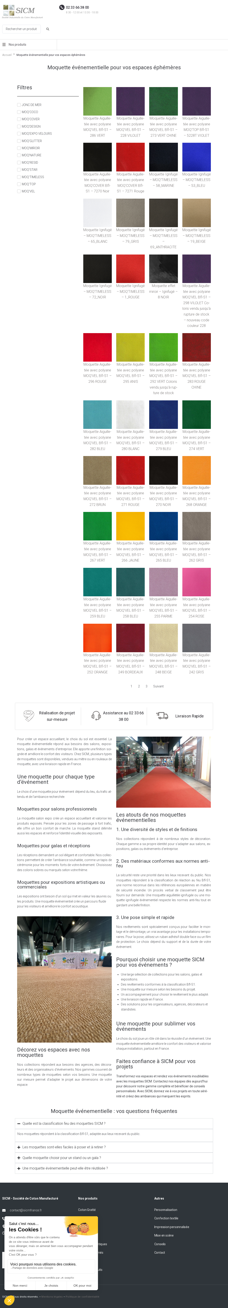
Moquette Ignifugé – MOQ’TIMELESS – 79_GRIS (130, 235)
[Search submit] (48, 29)
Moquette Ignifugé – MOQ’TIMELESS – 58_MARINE (163, 180)
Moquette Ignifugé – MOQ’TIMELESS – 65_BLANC (97, 235)
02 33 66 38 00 (77, 7)
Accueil (7, 55)
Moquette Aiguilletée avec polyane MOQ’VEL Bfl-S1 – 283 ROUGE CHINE (197, 375)
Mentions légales (52, 1296)
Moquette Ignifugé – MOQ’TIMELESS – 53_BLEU (196, 180)
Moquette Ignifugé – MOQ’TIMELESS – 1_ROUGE (130, 291)
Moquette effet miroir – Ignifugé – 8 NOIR (163, 291)
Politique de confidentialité (82, 1296)
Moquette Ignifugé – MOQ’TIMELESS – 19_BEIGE (196, 235)
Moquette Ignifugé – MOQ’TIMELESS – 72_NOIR (97, 291)
